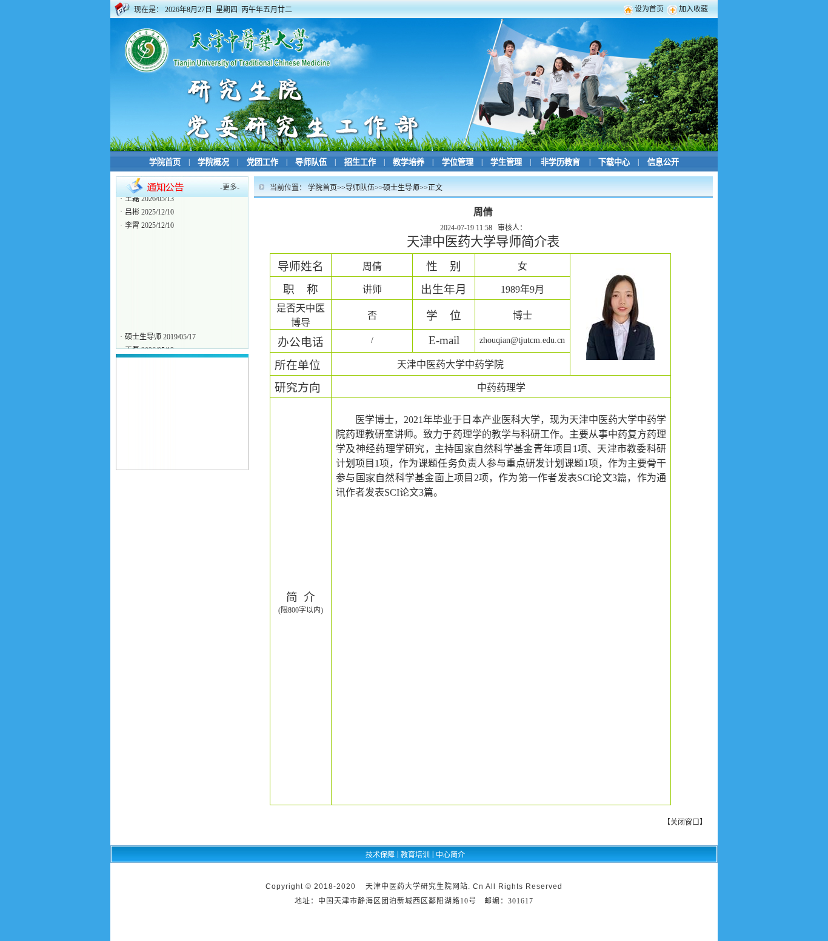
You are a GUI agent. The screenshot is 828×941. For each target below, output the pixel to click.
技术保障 (380, 855)
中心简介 (450, 855)
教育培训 (415, 855)
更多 (229, 187)
